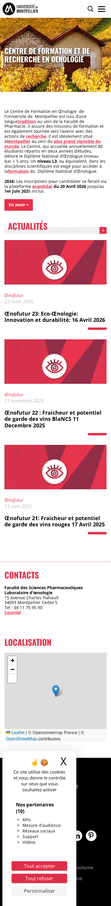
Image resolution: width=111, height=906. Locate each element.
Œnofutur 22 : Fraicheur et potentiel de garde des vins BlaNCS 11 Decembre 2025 (53, 419)
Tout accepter (39, 866)
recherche (36, 136)
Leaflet (17, 732)
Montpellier (18, 141)
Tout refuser (39, 878)
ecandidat (42, 186)
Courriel (12, 612)
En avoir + (19, 204)
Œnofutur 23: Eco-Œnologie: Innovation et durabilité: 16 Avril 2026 (54, 317)
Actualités (27, 227)
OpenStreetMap (21, 738)
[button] (55, 691)
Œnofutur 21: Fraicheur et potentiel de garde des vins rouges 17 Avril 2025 (54, 521)
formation (18, 171)
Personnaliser (39, 891)
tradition (27, 121)
